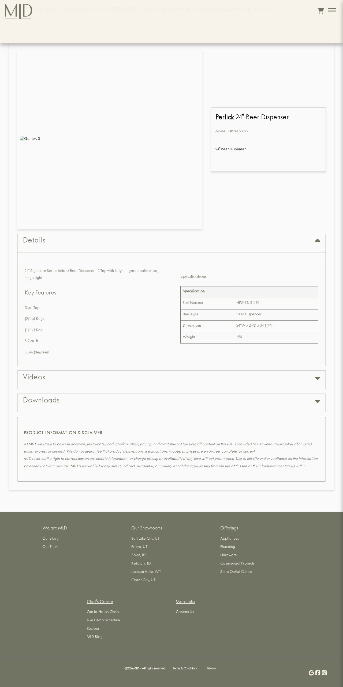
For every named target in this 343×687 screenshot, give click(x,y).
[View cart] (321, 10)
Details (34, 241)
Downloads (41, 401)
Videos (34, 378)
